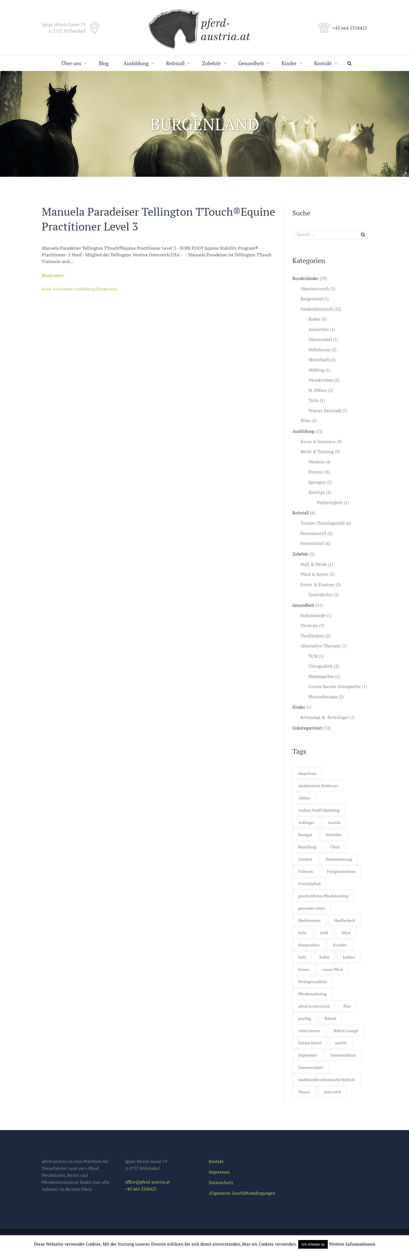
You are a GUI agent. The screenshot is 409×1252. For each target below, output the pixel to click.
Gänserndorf (320, 339)
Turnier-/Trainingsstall (322, 523)
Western (316, 462)
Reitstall (175, 63)
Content (305, 859)
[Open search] (350, 63)
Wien (305, 420)
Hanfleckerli (344, 920)
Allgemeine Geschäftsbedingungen (242, 1193)
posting (304, 1018)
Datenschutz (221, 1182)
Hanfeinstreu (309, 920)
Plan (347, 1006)
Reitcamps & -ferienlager (324, 717)
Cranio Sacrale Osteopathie (335, 686)
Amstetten (319, 329)
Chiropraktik (321, 666)
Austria (334, 822)
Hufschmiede (313, 615)
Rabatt (330, 1018)
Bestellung (307, 847)
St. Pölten (318, 390)
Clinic (335, 847)
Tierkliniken (312, 636)
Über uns (71, 63)
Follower (305, 871)
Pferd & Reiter (314, 574)
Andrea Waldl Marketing (318, 810)
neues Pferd (333, 969)
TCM (313, 656)
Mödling (316, 370)
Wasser (304, 1091)
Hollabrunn (319, 349)
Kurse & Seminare (57, 288)
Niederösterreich (316, 309)
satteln (341, 1042)
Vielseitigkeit (330, 502)
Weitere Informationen (352, 1244)
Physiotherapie (323, 696)
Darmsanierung (339, 859)
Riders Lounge (346, 1030)
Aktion (304, 798)
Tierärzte (309, 625)
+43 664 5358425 (349, 28)
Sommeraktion (343, 1055)
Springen (317, 482)
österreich (332, 1091)
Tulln (314, 400)
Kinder (289, 63)
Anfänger (306, 822)
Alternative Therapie (320, 646)
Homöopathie (321, 676)
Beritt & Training (317, 451)
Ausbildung (136, 63)
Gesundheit (251, 63)
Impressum (219, 1172)
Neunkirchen (321, 380)
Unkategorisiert (307, 728)
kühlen (349, 957)
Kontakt (323, 63)
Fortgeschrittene (341, 871)
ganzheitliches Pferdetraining (323, 896)
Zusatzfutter (320, 594)
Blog (104, 63)
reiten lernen (309, 1030)
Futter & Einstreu (317, 584)
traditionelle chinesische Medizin (326, 1079)
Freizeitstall (312, 543)
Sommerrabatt (310, 1067)
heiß (324, 932)
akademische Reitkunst (318, 785)
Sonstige (317, 492)
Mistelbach (319, 359)
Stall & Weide (313, 564)
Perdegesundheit (312, 981)
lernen (303, 969)
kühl (302, 957)
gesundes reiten (311, 908)
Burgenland (107, 288)
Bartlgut (305, 834)
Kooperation (308, 944)
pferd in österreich (314, 1006)
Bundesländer (305, 278)
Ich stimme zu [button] (313, 1244)
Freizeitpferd (309, 883)
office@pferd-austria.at (147, 1182)
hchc (302, 932)
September (307, 1055)
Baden (314, 319)
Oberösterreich (314, 288)
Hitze (346, 932)
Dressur (316, 472)
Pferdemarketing (312, 993)
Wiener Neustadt (325, 410)
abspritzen (307, 773)
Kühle (324, 957)
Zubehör (211, 63)
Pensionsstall (313, 533)
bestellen (333, 834)
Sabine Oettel (309, 1042)
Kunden (339, 944)
